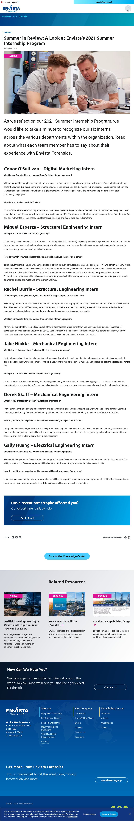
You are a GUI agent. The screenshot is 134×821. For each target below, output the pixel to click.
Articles (24, 16)
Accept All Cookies (109, 814)
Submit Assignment (104, 2)
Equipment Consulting (51, 713)
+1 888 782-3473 (14, 735)
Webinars (105, 713)
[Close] (130, 814)
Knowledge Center (10, 16)
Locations (79, 737)
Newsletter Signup (111, 780)
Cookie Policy (72, 817)
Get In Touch (27, 517)
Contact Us (110, 687)
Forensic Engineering (50, 723)
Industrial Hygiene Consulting (49, 728)
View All (45, 741)
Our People (80, 713)
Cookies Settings (89, 814)
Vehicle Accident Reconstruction (48, 735)
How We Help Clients (84, 718)
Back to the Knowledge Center (67, 556)
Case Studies (107, 723)
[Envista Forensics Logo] (17, 711)
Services (46, 708)
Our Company (83, 708)
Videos (104, 727)
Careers (78, 727)
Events (78, 723)
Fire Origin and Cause (51, 718)
